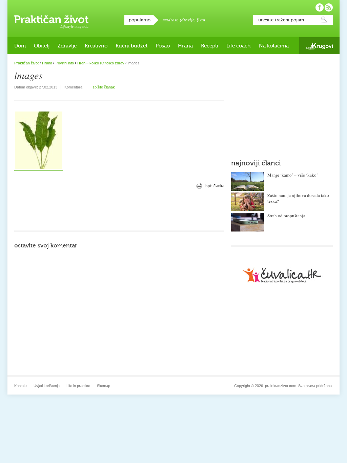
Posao (163, 46)
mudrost (170, 20)
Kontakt (20, 386)
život (201, 20)
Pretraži (324, 20)
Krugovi (319, 45)
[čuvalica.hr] (282, 275)
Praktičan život (51, 19)
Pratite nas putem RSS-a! (329, 7)
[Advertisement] (119, 210)
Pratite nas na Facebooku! (319, 7)
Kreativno (96, 46)
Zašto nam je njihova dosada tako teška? (298, 198)
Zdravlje (67, 46)
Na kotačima (274, 46)
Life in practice (78, 386)
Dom (20, 46)
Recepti (209, 46)
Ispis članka (214, 186)
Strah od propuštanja (286, 216)
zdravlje (187, 20)
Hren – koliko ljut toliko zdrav (100, 63)
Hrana (185, 46)
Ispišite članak (103, 87)
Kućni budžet (131, 46)
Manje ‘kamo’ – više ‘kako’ (292, 175)
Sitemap (103, 386)
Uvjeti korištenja (47, 386)
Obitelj (41, 46)
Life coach (238, 46)
